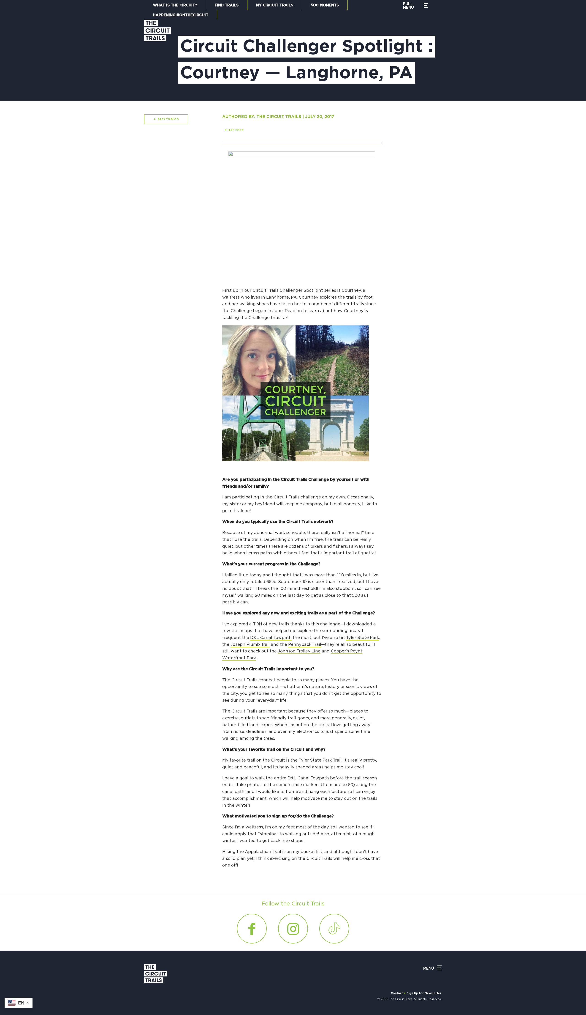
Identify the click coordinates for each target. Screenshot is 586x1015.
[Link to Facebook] (252, 928)
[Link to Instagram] (293, 928)
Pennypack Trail (304, 645)
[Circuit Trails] (157, 55)
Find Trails (227, 5)
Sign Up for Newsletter (424, 993)
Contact (397, 993)
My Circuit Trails (274, 5)
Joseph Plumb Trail (250, 645)
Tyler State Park (362, 638)
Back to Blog (168, 119)
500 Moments (325, 5)
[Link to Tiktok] (334, 928)
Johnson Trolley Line (299, 651)
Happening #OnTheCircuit (180, 15)
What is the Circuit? (175, 5)
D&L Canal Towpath (271, 638)
